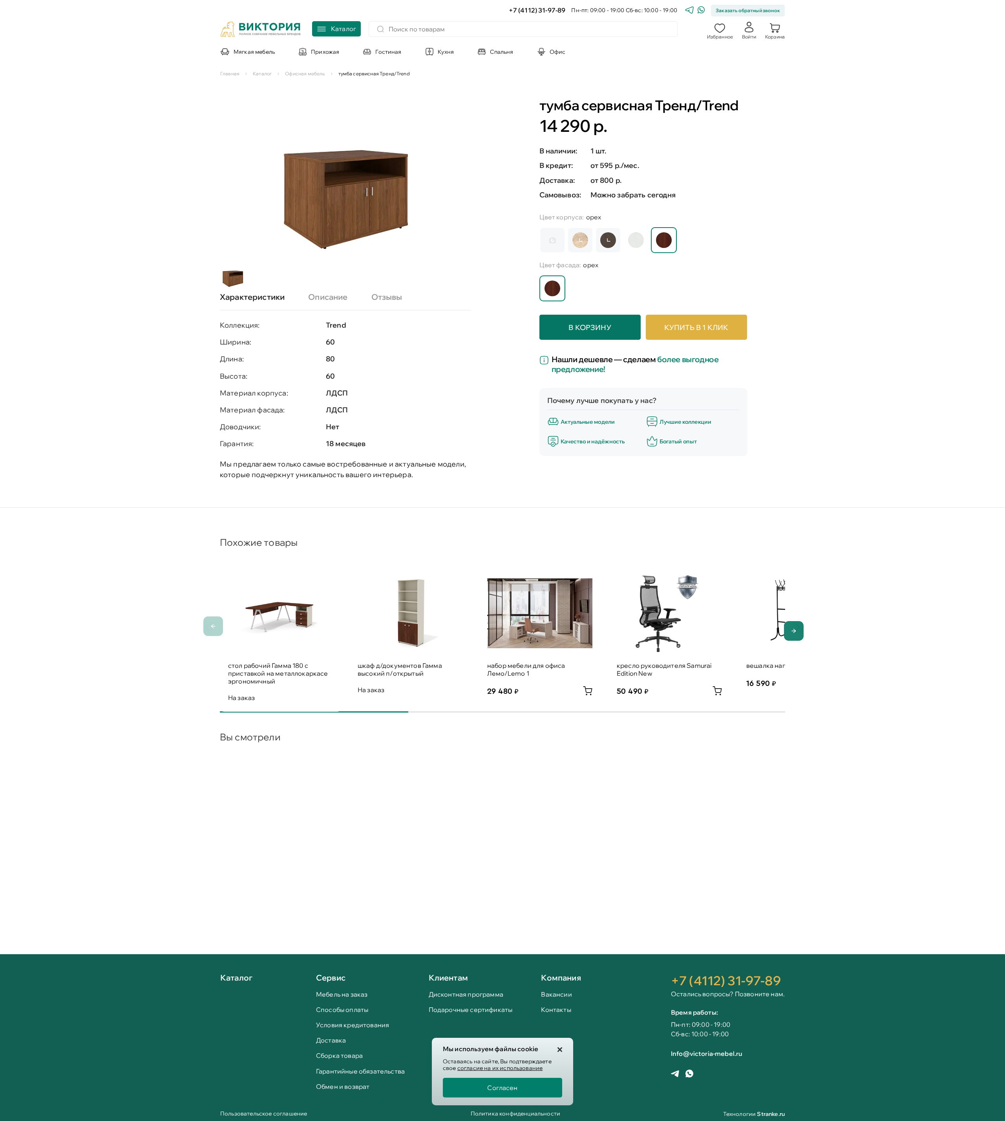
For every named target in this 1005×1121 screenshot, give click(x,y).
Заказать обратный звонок (748, 10)
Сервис (330, 977)
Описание (327, 297)
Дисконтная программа (466, 994)
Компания (561, 977)
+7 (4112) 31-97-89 (537, 10)
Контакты (556, 1009)
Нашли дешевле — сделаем (635, 364)
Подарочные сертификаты (471, 1009)
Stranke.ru (771, 1113)
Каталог (236, 978)
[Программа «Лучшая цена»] (545, 360)
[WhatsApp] (701, 10)
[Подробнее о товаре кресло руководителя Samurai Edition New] (717, 693)
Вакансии (556, 994)
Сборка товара (339, 1055)
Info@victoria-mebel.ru (706, 1053)
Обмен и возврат (342, 1086)
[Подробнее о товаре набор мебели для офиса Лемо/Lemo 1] (587, 693)
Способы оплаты (342, 1009)
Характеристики (252, 297)
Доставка (331, 1040)
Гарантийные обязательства (360, 1071)
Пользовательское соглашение (263, 1114)
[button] (720, 30)
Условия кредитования (352, 1025)
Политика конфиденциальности (515, 1114)
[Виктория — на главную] (260, 30)
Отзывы (386, 297)
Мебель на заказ (341, 994)
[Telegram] (689, 10)
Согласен (502, 1088)
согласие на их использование (500, 1068)
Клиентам (448, 977)
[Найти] (380, 29)
